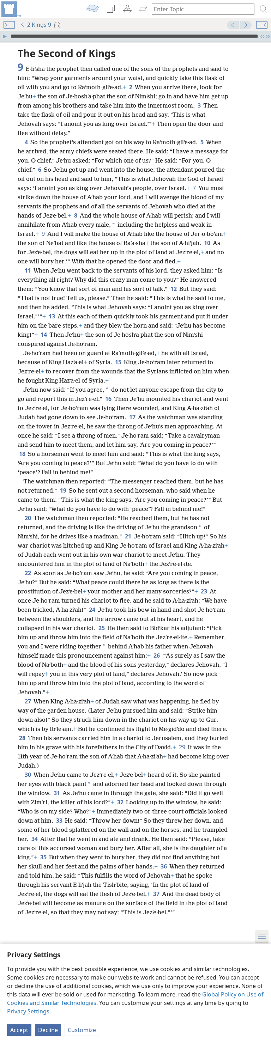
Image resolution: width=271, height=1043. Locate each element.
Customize (82, 1030)
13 (52, 316)
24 (92, 610)
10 (207, 243)
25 (102, 628)
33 (60, 820)
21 (128, 536)
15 (118, 362)
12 (174, 289)
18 (22, 454)
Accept (19, 1030)
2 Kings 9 (39, 25)
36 (164, 866)
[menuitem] (10, 9)
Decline (48, 1030)
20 (28, 518)
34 (35, 839)
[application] (135, 36)
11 (28, 270)
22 (28, 573)
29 (182, 747)
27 (28, 701)
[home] (10, 9)
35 (44, 857)
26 (157, 655)
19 (63, 490)
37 (157, 894)
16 (109, 399)
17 (133, 417)
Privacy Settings (28, 1011)
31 (57, 793)
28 (22, 738)
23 (204, 591)
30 (28, 775)
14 (44, 334)
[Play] (4, 36)
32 (121, 802)
